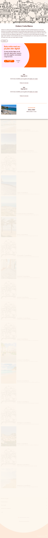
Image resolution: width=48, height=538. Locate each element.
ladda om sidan (33, 79)
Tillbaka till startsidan (24, 82)
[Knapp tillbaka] (46, 2)
